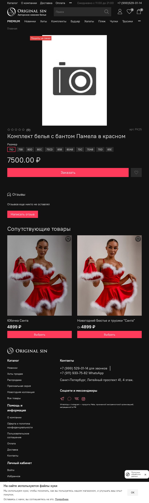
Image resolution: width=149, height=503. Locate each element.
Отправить (22, 279)
